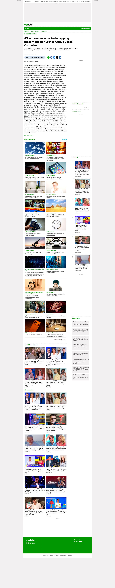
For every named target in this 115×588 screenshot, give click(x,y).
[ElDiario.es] (85, 28)
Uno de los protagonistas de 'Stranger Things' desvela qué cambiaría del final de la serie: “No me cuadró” (80, 330)
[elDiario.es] (30, 543)
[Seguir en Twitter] (74, 541)
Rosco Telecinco (46, 1)
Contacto (51, 555)
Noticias (31, 135)
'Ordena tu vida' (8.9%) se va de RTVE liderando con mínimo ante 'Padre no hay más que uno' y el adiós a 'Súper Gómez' (56, 383)
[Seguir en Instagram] (77, 541)
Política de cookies (63, 555)
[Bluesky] (54, 57)
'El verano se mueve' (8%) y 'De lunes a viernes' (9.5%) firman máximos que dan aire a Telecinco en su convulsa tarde (56, 449)
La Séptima (41, 1)
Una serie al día (71, 1)
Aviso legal (56, 555)
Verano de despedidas (35, 1)
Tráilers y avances (35, 31)
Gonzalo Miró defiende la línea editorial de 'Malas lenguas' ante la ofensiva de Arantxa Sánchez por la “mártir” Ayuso (34, 383)
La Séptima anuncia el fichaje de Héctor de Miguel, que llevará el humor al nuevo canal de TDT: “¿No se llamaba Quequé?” (56, 428)
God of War (84, 1)
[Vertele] (30, 540)
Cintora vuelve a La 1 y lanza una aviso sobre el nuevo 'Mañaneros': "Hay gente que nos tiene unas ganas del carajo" (81, 228)
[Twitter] (57, 57)
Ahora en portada (29, 390)
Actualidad (26, 31)
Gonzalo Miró (76, 1)
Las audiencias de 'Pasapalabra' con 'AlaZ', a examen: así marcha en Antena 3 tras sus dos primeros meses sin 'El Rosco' (56, 512)
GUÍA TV (78, 104)
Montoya (80, 1)
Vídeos (27, 29)
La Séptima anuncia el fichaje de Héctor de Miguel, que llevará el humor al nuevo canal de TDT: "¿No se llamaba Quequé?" (82, 247)
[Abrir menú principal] (90, 24)
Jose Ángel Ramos (28, 365)
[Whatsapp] (48, 57)
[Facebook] (51, 57)
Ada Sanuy (27, 493)
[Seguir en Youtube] (80, 541)
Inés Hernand (88, 1)
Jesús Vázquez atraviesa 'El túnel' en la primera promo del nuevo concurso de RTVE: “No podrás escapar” (35, 490)
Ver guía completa (76, 111)
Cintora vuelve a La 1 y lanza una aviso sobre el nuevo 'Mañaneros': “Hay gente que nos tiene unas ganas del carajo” (35, 470)
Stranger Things (55, 1)
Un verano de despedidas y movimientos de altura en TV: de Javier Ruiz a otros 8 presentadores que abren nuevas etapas (55, 362)
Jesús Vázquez (66, 1)
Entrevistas (44, 31)
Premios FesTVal (61, 1)
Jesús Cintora (51, 1)
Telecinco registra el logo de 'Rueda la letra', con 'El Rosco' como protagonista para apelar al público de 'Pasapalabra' (34, 428)
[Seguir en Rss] (81, 541)
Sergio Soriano (49, 365)
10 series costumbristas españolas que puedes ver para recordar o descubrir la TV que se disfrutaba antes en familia (35, 362)
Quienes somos (46, 555)
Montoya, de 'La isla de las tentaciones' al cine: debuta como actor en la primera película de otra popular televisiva (34, 512)
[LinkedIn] (60, 57)
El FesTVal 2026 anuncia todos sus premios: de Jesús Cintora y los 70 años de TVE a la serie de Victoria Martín (56, 469)
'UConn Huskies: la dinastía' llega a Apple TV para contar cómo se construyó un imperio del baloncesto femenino (55, 491)
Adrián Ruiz (48, 386)
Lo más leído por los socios (31, 345)
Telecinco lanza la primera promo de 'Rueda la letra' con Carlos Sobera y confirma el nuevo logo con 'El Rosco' (34, 448)
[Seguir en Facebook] (76, 541)
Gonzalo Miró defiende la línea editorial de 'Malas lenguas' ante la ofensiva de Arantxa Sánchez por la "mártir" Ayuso (82, 172)
